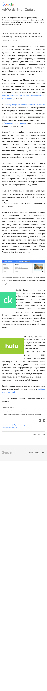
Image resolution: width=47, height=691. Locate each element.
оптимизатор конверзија (9, 427)
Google (30, 453)
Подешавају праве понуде (15, 123)
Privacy (37, 453)
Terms (43, 453)
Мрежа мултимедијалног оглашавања (26, 425)
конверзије (10, 425)
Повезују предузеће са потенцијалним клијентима (24, 105)
